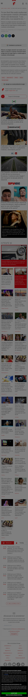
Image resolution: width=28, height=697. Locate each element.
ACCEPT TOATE (14, 693)
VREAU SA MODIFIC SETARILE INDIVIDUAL (14, 694)
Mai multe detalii (6, 674)
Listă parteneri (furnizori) (4, 690)
